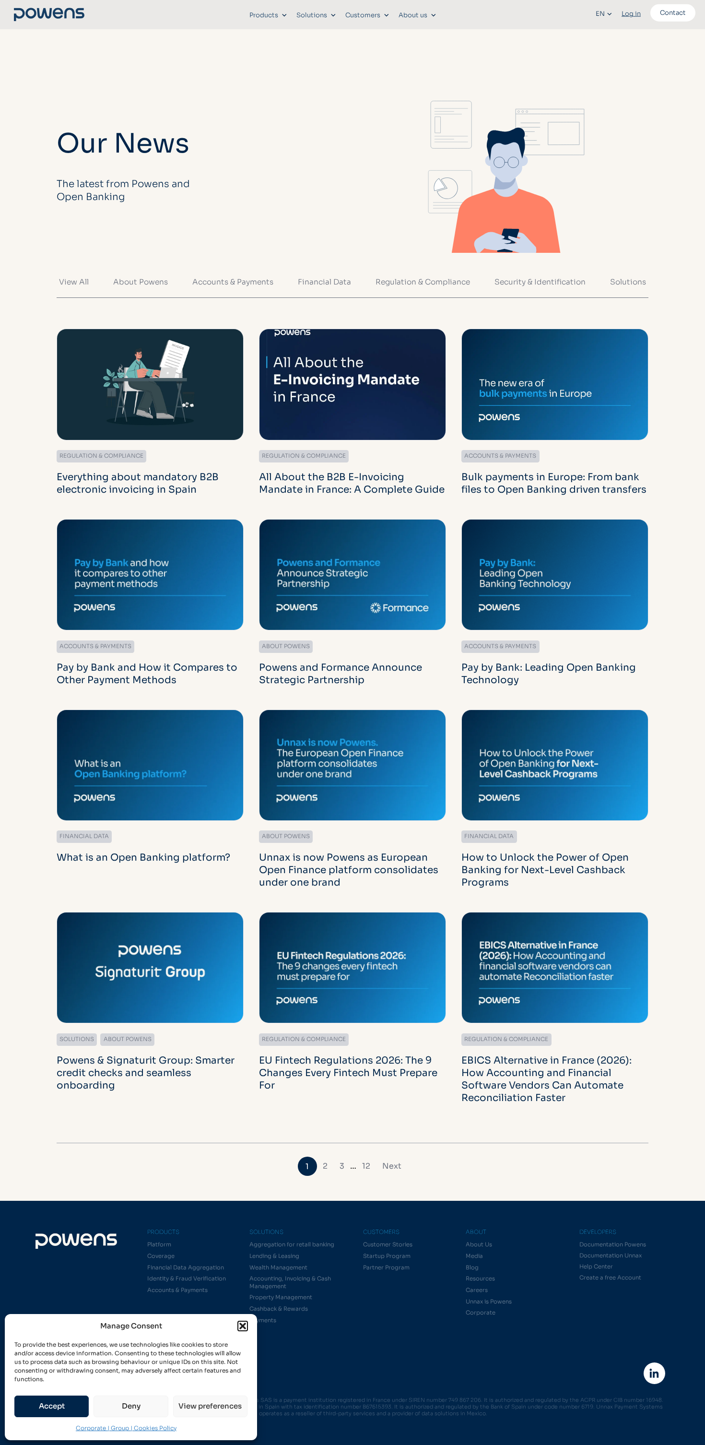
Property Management (280, 1297)
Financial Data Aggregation (185, 1267)
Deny (131, 1405)
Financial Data (324, 281)
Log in (631, 14)
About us (413, 15)
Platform (159, 1244)
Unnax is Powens (489, 1301)
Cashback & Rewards (278, 1308)
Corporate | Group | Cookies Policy (126, 1428)
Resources (480, 1278)
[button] (242, 1326)
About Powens (140, 281)
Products (263, 15)
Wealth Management (278, 1267)
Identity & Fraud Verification (186, 1278)
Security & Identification (540, 281)
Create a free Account (610, 1277)
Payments (262, 1320)
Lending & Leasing (274, 1256)
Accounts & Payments (232, 281)
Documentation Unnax (610, 1255)
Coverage (161, 1256)
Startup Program (387, 1256)
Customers (362, 15)
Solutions (311, 15)
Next (391, 1166)
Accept (52, 1405)
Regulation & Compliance (423, 281)
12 (366, 1166)
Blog (472, 1267)
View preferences (210, 1405)
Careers (477, 1290)
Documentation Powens (612, 1244)
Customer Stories (387, 1244)
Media (474, 1256)
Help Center (596, 1266)
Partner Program (386, 1267)
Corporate (480, 1312)
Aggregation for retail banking (291, 1244)
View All (74, 281)
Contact (673, 13)
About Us (479, 1244)
